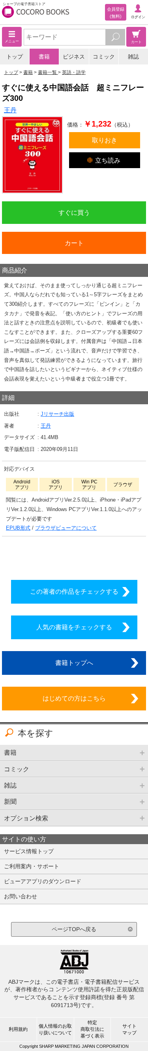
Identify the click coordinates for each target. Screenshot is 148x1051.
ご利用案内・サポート (31, 866)
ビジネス (74, 56)
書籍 (44, 56)
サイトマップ (129, 1029)
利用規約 (18, 1029)
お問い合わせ (20, 896)
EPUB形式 (18, 528)
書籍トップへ (74, 662)
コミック (104, 56)
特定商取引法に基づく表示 (92, 1029)
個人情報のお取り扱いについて (55, 1029)
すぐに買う (74, 212)
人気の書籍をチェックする (74, 627)
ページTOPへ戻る (74, 929)
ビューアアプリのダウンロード (42, 881)
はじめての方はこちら (74, 698)
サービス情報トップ (29, 851)
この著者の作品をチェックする (74, 591)
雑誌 (133, 56)
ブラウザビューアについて (66, 528)
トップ (14, 56)
